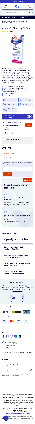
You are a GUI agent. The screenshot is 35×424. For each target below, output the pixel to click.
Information (5, 359)
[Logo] (17, 6)
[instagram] (11, 336)
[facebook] (7, 336)
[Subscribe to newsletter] (31, 370)
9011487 (30, 408)
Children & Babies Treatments (19, 21)
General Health (6, 21)
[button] (17, 129)
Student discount (18, 1)
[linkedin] (15, 336)
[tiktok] (20, 336)
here (25, 17)
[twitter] (3, 336)
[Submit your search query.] (30, 12)
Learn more (9, 117)
